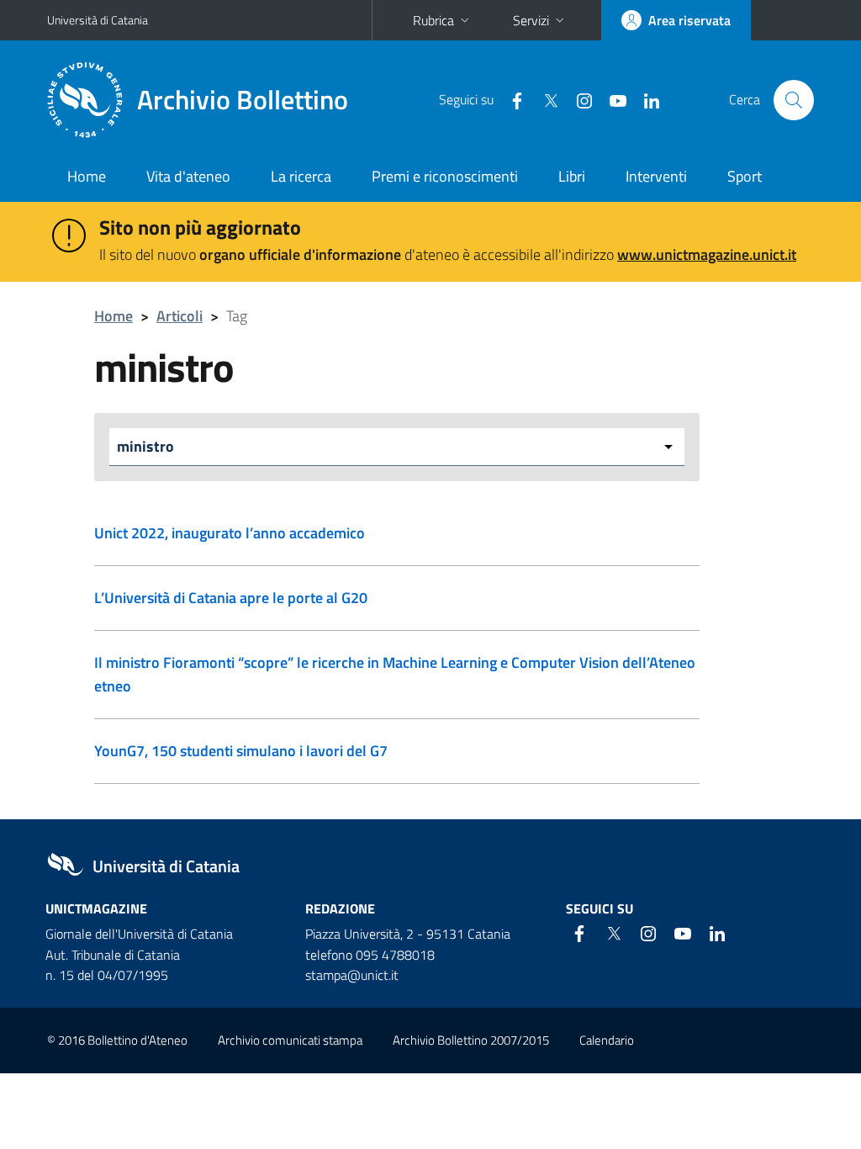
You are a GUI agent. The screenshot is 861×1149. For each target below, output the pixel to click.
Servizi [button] (531, 20)
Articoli (179, 315)
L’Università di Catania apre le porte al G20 (230, 597)
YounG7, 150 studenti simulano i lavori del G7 (241, 750)
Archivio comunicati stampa (290, 1040)
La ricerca (301, 176)
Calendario (606, 1040)
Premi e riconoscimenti (445, 176)
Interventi (656, 176)
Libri (571, 176)
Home (86, 176)
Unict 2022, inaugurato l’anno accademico (229, 533)
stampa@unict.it (352, 975)
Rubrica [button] (433, 20)
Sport (744, 176)
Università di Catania (97, 20)
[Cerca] (794, 100)
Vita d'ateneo (188, 176)
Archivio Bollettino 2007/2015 (471, 1040)
